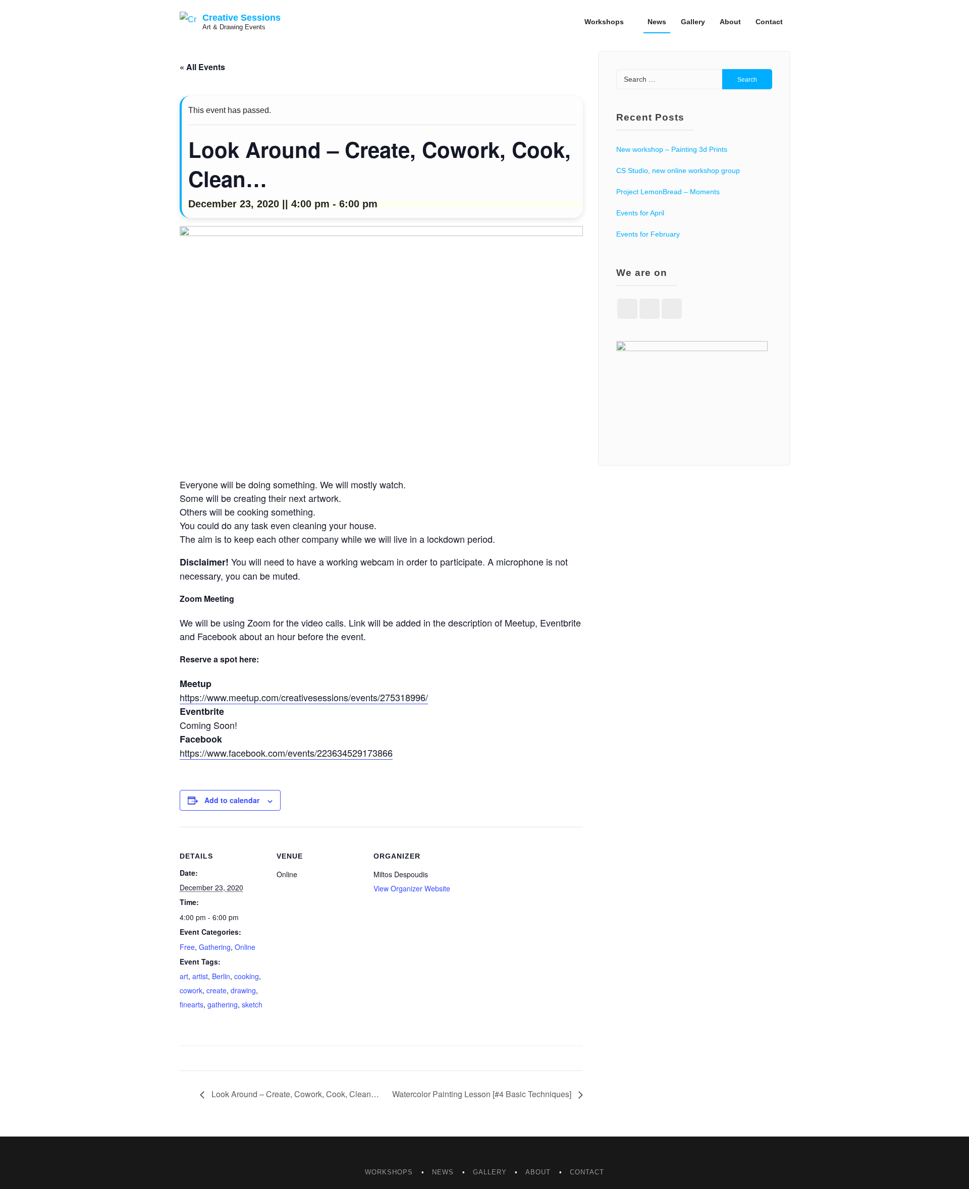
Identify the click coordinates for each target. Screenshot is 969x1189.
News (657, 22)
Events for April (640, 213)
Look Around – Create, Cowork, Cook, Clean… (294, 1094)
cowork (191, 990)
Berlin (221, 976)
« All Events (202, 67)
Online (245, 947)
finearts (191, 1004)
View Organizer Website (411, 888)
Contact (769, 22)
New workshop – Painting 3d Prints (671, 149)
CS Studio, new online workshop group (678, 170)
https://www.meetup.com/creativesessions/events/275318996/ (304, 697)
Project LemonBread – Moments (668, 192)
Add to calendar (231, 800)
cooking (246, 976)
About (730, 22)
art (184, 976)
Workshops (604, 22)
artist (200, 976)
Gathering (215, 947)
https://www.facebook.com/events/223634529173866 (286, 752)
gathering (222, 1004)
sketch (252, 1004)
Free (187, 947)
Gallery (693, 22)
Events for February (648, 234)
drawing (243, 990)
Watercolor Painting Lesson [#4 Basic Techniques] (482, 1094)
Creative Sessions (241, 18)
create (216, 990)
